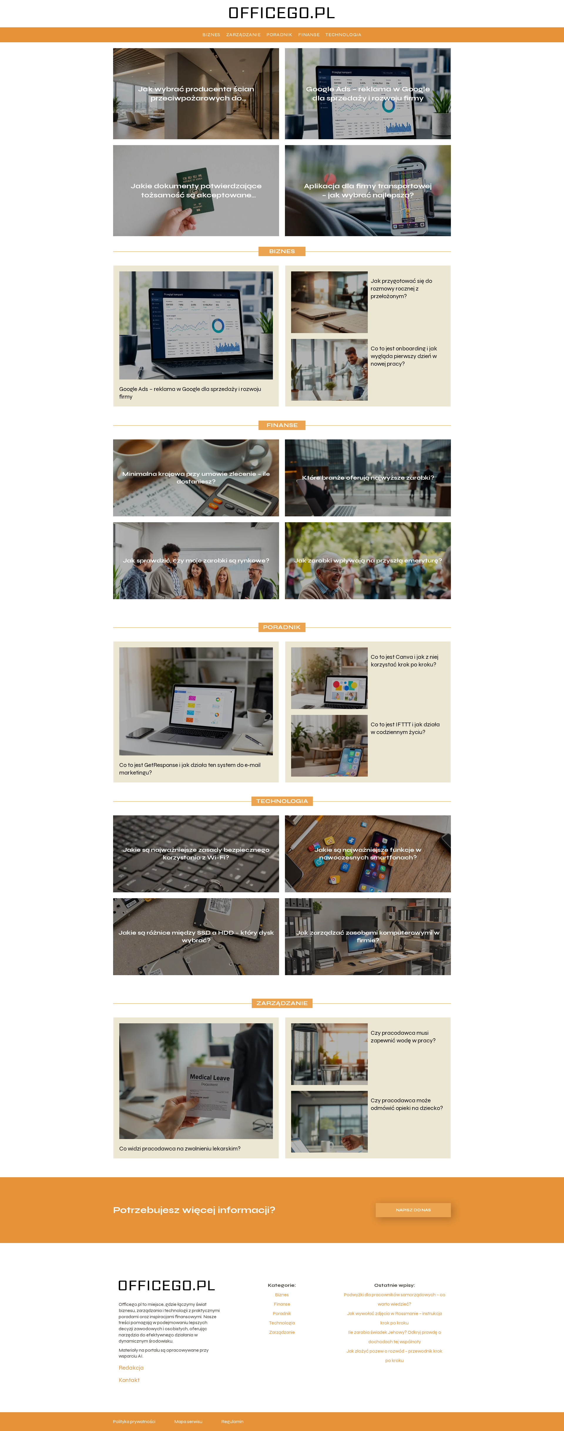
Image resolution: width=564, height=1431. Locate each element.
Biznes (211, 34)
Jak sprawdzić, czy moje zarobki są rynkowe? (196, 560)
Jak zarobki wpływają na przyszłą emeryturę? (368, 560)
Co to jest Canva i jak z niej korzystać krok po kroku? (404, 660)
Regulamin (232, 1421)
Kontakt (129, 1380)
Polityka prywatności (134, 1421)
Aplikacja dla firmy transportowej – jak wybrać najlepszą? (368, 190)
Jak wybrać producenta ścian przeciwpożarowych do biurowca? (196, 94)
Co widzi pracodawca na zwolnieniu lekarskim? (180, 1148)
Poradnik (280, 34)
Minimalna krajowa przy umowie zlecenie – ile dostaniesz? (196, 477)
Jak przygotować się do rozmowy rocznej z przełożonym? (401, 288)
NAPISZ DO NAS (413, 1210)
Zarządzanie (243, 34)
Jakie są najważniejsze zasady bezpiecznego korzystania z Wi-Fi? (196, 853)
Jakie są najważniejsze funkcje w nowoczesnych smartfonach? (368, 853)
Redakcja (131, 1367)
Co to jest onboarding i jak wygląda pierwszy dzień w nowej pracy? (404, 356)
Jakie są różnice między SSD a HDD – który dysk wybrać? (196, 936)
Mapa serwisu (188, 1421)
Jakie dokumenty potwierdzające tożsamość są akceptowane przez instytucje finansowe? (196, 190)
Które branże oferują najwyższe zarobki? (368, 477)
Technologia (343, 34)
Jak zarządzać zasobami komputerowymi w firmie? (368, 936)
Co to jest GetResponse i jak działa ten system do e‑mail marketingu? (190, 768)
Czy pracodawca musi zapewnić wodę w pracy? (403, 1036)
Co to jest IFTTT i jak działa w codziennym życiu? (405, 728)
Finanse (309, 34)
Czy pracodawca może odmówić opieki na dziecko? (407, 1104)
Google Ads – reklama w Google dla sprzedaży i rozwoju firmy (368, 93)
